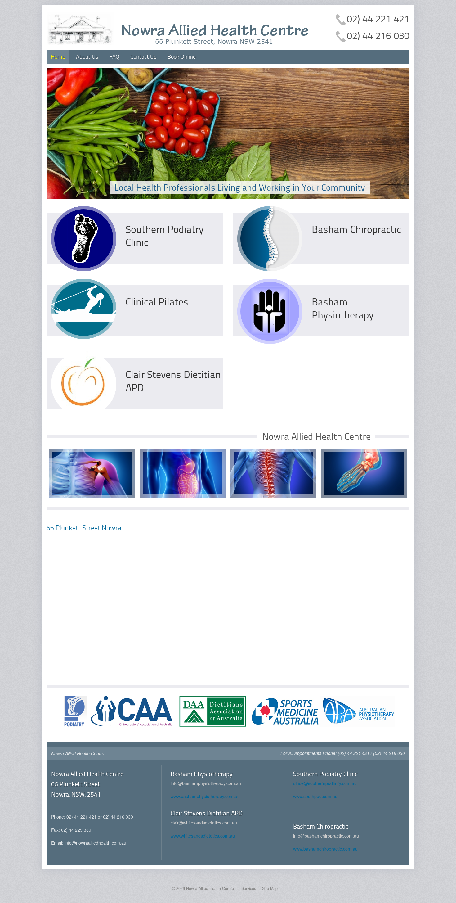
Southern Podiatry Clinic (164, 235)
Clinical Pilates (157, 302)
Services (248, 888)
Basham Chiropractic (356, 229)
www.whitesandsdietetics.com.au (203, 836)
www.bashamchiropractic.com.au (325, 849)
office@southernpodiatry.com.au (325, 783)
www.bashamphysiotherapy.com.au (205, 796)
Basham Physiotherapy (342, 308)
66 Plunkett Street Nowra (84, 527)
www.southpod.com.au (315, 796)
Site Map (270, 888)
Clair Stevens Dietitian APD (173, 380)
